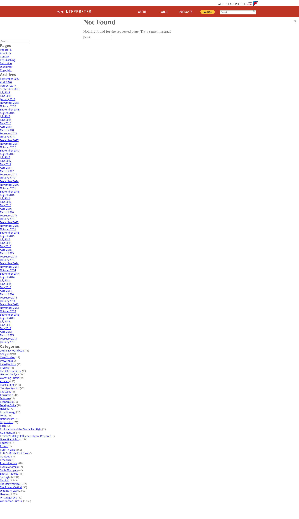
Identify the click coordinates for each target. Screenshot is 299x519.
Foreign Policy (8, 405)
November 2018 (9, 102)
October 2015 (8, 229)
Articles (4, 381)
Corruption (6, 395)
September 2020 (9, 78)
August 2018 (7, 113)
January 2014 (7, 301)
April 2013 (6, 331)
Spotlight (5, 477)
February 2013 (8, 338)
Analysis (4, 354)
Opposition (6, 422)
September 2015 (9, 232)
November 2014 (9, 267)
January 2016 (7, 219)
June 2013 (5, 325)
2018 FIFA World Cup (12, 350)
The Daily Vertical (10, 484)
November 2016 (9, 184)
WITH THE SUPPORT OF (232, 4)
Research (5, 460)
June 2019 (5, 96)
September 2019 (9, 89)
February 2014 (8, 297)
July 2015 (5, 239)
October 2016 (8, 188)
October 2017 (8, 147)
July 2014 (5, 280)
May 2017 (5, 164)
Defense (5, 398)
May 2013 (5, 328)
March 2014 (7, 294)
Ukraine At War (9, 490)
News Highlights (9, 439)
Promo (4, 446)
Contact (4, 56)
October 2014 (8, 270)
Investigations (8, 364)
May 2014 (5, 287)
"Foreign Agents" (9, 388)
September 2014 (9, 273)
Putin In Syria (7, 449)
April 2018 (6, 126)
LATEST (164, 12)
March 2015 (7, 253)
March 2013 (7, 335)
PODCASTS (185, 12)
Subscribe (6, 63)
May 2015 (5, 246)
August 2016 (7, 195)
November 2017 (9, 143)
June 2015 (5, 243)
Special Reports (9, 473)
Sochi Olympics (9, 470)
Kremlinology (8, 412)
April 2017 (6, 167)
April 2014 (6, 290)
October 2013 (8, 311)
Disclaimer (6, 67)
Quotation (6, 456)
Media (3, 415)
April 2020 (6, 82)
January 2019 (7, 99)
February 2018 (8, 133)
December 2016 (9, 181)
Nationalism (7, 419)
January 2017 (7, 178)
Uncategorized (8, 497)
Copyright (6, 70)
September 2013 (9, 314)
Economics (6, 402)
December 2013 (9, 304)
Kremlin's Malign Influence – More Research (25, 436)
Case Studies (7, 357)
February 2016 (8, 215)
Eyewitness (6, 361)
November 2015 (9, 225)
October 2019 (8, 85)
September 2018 (9, 109)
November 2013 (9, 308)
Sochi (3, 425)
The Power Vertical (11, 487)
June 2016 (5, 202)
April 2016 (6, 208)
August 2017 (7, 154)
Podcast (4, 443)
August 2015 (7, 236)
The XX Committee (10, 371)
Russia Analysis (9, 466)
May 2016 (5, 205)
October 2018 (8, 106)
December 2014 (9, 263)
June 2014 (5, 284)
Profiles (4, 367)
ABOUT (142, 12)
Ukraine (4, 494)
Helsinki (4, 408)
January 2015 (7, 260)
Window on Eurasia (11, 501)
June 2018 (5, 120)
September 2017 (9, 150)
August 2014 (7, 277)
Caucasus (5, 391)
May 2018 (5, 123)
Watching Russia (9, 378)
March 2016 (7, 212)
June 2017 (5, 161)
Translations (7, 384)
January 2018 (7, 137)
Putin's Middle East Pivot (14, 453)
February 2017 (8, 174)
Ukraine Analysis (9, 374)
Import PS (6, 49)
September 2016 (9, 191)
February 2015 (8, 256)
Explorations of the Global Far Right (21, 429)
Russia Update (8, 463)
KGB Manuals (8, 432)
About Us (5, 53)
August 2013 (7, 318)
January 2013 (7, 342)
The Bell (4, 480)
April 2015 (6, 249)
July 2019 (5, 92)
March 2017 (7, 171)
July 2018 (5, 116)
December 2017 (9, 140)
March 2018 (7, 130)
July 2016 (5, 198)
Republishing (7, 60)
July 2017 (5, 157)
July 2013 (5, 321)
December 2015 (9, 222)
